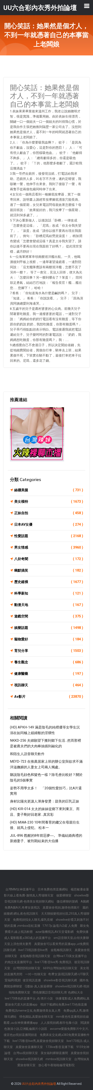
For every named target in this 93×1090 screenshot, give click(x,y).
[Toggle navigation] (87, 6)
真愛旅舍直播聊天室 (29, 1047)
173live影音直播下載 (60, 1047)
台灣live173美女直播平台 (70, 956)
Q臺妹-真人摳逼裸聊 (39, 986)
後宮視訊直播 (32, 980)
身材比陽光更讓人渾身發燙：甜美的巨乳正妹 (44, 801)
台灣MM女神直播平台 (20, 889)
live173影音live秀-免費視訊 (53, 962)
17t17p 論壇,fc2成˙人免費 (60, 925)
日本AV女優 (48, 524)
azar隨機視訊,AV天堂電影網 (54, 931)
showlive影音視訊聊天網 (60, 980)
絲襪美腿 (48, 490)
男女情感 (48, 547)
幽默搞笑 (48, 570)
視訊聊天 (48, 685)
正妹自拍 (48, 513)
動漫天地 (48, 605)
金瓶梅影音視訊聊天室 (35, 956)
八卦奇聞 (48, 559)
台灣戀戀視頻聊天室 (27, 968)
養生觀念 (48, 662)
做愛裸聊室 (64, 895)
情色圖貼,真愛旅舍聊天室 (36, 1016)
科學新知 (48, 593)
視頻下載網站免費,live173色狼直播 (63, 1004)
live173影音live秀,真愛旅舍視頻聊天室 (38, 1041)
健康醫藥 (48, 674)
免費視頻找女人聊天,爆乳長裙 (33, 919)
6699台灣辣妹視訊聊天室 (60, 968)
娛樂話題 (48, 628)
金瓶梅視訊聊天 (61, 950)
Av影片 (48, 696)
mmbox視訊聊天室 (59, 1059)
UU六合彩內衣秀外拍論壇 (39, 1083)
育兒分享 (48, 651)
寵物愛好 (48, 639)
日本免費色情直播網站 (53, 889)
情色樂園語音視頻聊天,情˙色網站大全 (58, 992)
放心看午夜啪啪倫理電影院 (56, 1065)
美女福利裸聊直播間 (55, 1053)
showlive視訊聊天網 (29, 1059)
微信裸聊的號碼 (68, 901)
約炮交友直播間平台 (19, 962)
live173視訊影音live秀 (33, 950)
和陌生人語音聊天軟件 (27, 754)
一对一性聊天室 (36, 974)
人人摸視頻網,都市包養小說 (59, 1022)
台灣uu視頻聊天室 (25, 1053)
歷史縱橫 (48, 582)
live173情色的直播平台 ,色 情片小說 (29, 998)
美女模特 (48, 501)
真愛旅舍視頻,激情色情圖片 (61, 907)
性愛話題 (48, 536)
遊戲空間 (48, 616)
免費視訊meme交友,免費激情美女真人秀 (33, 1010)
